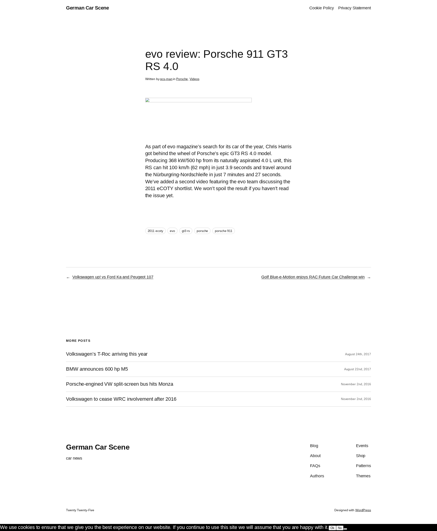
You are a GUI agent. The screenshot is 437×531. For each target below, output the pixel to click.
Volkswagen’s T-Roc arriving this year (106, 354)
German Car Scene (87, 8)
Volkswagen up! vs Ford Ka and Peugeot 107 (112, 277)
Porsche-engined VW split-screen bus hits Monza (119, 384)
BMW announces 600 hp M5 (97, 369)
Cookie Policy (321, 8)
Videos (194, 79)
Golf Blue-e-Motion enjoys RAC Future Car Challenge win (313, 277)
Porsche (182, 79)
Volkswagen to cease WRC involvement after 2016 (121, 399)
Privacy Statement (354, 8)
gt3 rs (186, 231)
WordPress (363, 510)
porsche (202, 231)
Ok (332, 528)
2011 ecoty (155, 231)
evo (172, 231)
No (340, 528)
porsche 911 (223, 231)
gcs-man (166, 79)
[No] (345, 529)
